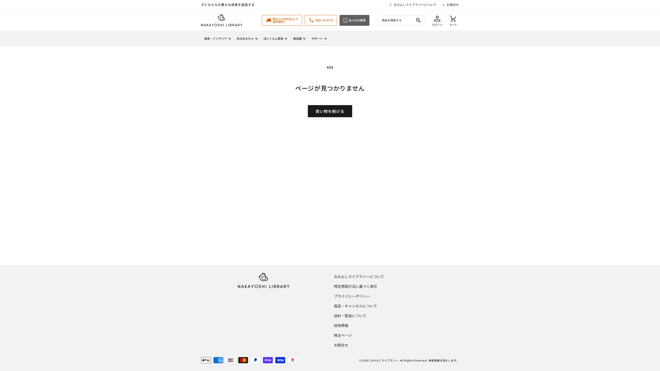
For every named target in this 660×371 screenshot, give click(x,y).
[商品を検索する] (418, 20)
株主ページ (343, 335)
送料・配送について (350, 315)
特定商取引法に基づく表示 (355, 286)
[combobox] (401, 20)
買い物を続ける (330, 111)
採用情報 (341, 325)
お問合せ (453, 4)
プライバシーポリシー (352, 296)
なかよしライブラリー (384, 360)
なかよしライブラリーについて (415, 4)
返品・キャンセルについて (355, 305)
